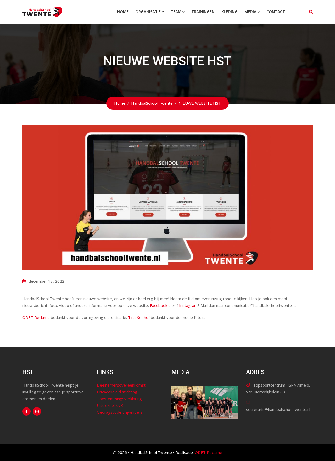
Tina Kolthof (139, 317)
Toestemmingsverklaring (119, 398)
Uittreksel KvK (110, 405)
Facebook (158, 305)
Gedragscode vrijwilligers (120, 412)
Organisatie (148, 11)
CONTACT (275, 11)
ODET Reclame (36, 317)
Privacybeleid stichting (117, 391)
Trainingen (203, 11)
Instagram (188, 305)
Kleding (229, 11)
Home (123, 11)
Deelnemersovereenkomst (121, 385)
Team (176, 11)
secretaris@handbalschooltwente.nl (278, 409)
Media (250, 11)
